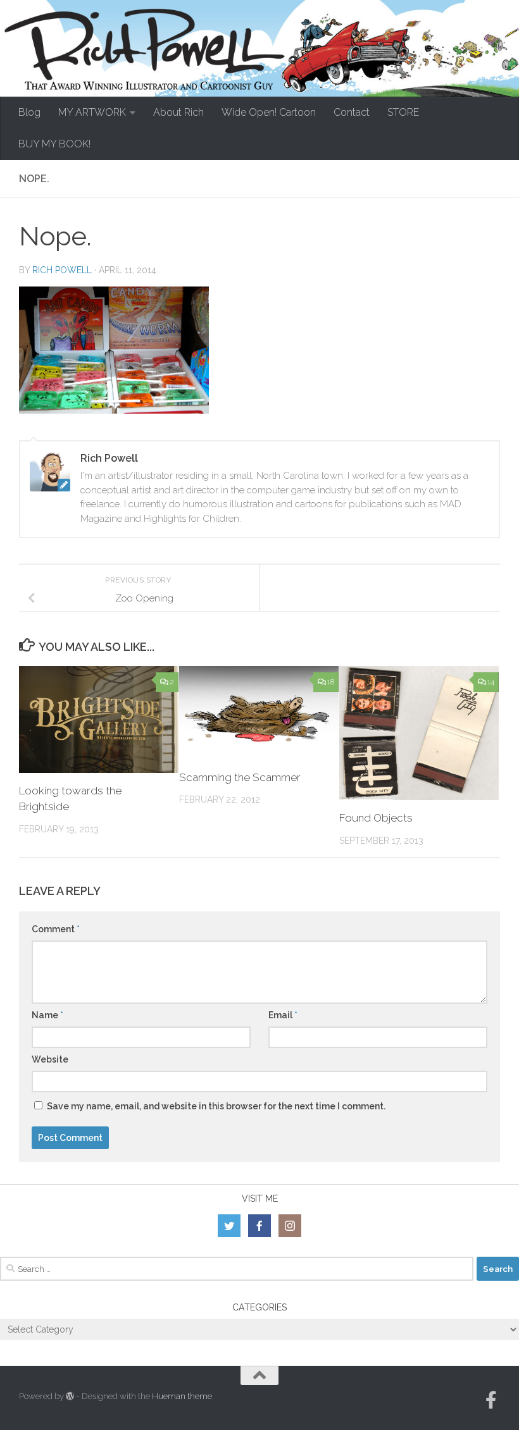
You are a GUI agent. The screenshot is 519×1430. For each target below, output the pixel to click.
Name (47, 1015)
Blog (29, 112)
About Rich (178, 112)
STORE (403, 112)
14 (490, 681)
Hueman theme (182, 1396)
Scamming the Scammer (240, 777)
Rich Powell (62, 270)
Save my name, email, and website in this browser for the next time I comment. (216, 1106)
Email (282, 1015)
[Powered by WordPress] (70, 1396)
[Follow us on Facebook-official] (491, 1400)
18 (330, 681)
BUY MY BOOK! (54, 144)
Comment (56, 929)
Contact (352, 112)
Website (50, 1059)
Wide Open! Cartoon (269, 112)
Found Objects (376, 817)
